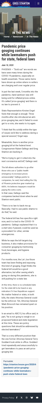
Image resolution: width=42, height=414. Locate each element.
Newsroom (18, 36)
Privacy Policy (8, 398)
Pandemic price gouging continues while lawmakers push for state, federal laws (19, 52)
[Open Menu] (38, 3)
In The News (21, 33)
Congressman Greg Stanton (15, 3)
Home (6, 36)
